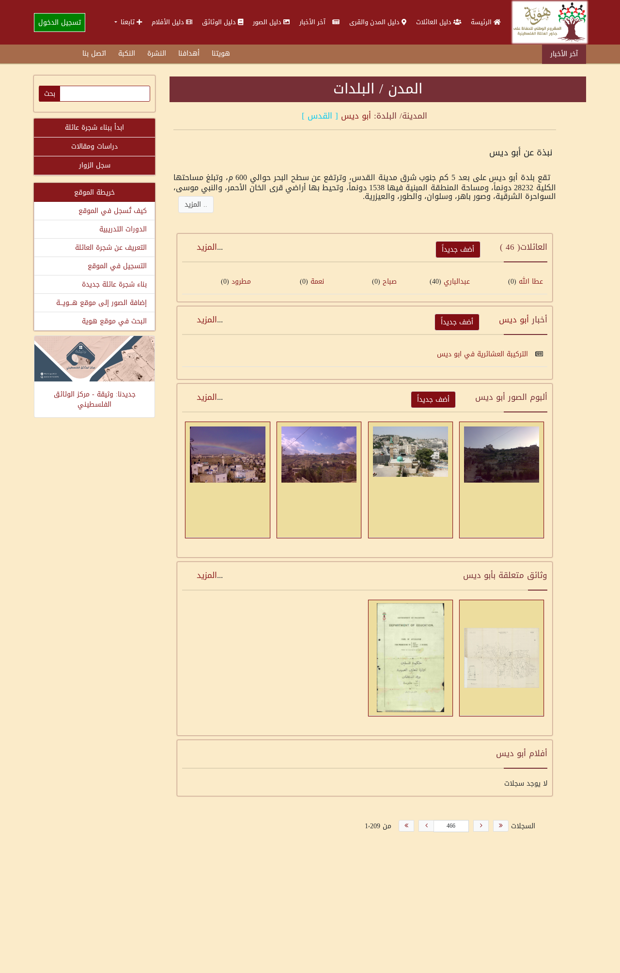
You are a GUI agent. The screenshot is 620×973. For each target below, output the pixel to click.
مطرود (241, 281)
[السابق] (481, 826)
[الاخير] (406, 826)
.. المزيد (196, 204)
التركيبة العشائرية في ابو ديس (483, 354)
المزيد (207, 247)
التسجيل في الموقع (117, 266)
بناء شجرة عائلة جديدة (114, 284)
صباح (388, 281)
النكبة (126, 53)
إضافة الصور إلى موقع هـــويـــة (101, 302)
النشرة (156, 53)
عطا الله (531, 281)
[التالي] (426, 826)
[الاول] (501, 826)
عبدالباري (457, 281)
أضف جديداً (458, 249)
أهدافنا (189, 53)
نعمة (317, 281)
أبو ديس (356, 115)
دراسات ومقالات (94, 146)
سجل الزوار (94, 165)
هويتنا (221, 53)
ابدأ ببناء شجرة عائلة (94, 127)
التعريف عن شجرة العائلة (111, 247)
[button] (128, 22)
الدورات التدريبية (123, 229)
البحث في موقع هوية (114, 321)
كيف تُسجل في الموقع (112, 210)
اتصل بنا (94, 53)
